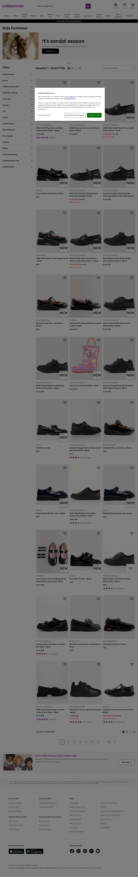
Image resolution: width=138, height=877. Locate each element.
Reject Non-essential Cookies (75, 115)
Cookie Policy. (70, 99)
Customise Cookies (44, 115)
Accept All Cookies (94, 115)
